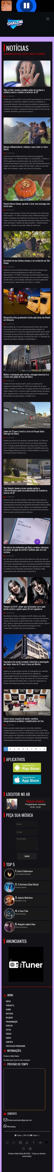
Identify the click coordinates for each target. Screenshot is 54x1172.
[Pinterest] (23, 1148)
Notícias (9, 1013)
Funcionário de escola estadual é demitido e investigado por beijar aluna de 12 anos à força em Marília (26, 663)
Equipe (8, 1037)
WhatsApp (11, 1127)
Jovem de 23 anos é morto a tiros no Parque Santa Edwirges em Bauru (24, 432)
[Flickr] (30, 1148)
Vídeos (8, 1033)
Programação (11, 1021)
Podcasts (10, 1005)
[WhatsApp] (14, 1142)
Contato (9, 1041)
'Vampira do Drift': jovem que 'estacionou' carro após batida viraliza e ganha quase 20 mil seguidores (24, 608)
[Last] (44, 749)
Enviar (27, 856)
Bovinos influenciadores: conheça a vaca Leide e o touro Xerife (26, 148)
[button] (47, 18)
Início (8, 1001)
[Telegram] (20, 1142)
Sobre (8, 1009)
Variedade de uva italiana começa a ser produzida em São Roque (27, 262)
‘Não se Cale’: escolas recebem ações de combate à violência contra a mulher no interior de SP (24, 91)
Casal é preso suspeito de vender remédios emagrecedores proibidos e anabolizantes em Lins (24, 720)
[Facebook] (33, 1142)
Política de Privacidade (15, 1045)
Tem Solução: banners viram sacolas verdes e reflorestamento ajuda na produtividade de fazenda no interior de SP (25, 490)
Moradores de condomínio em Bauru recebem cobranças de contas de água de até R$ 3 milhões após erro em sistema (26, 549)
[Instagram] (7, 1142)
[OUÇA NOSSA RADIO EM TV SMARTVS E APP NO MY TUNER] (26, 959)
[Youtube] (27, 1142)
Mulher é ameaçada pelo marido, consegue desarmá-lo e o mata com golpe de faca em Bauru (26, 375)
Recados (9, 1017)
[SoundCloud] (40, 1142)
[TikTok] (46, 1142)
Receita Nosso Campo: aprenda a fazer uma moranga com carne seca (27, 205)
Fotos (8, 1029)
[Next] (40, 749)
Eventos (9, 1025)
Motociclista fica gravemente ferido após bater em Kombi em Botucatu (27, 318)
